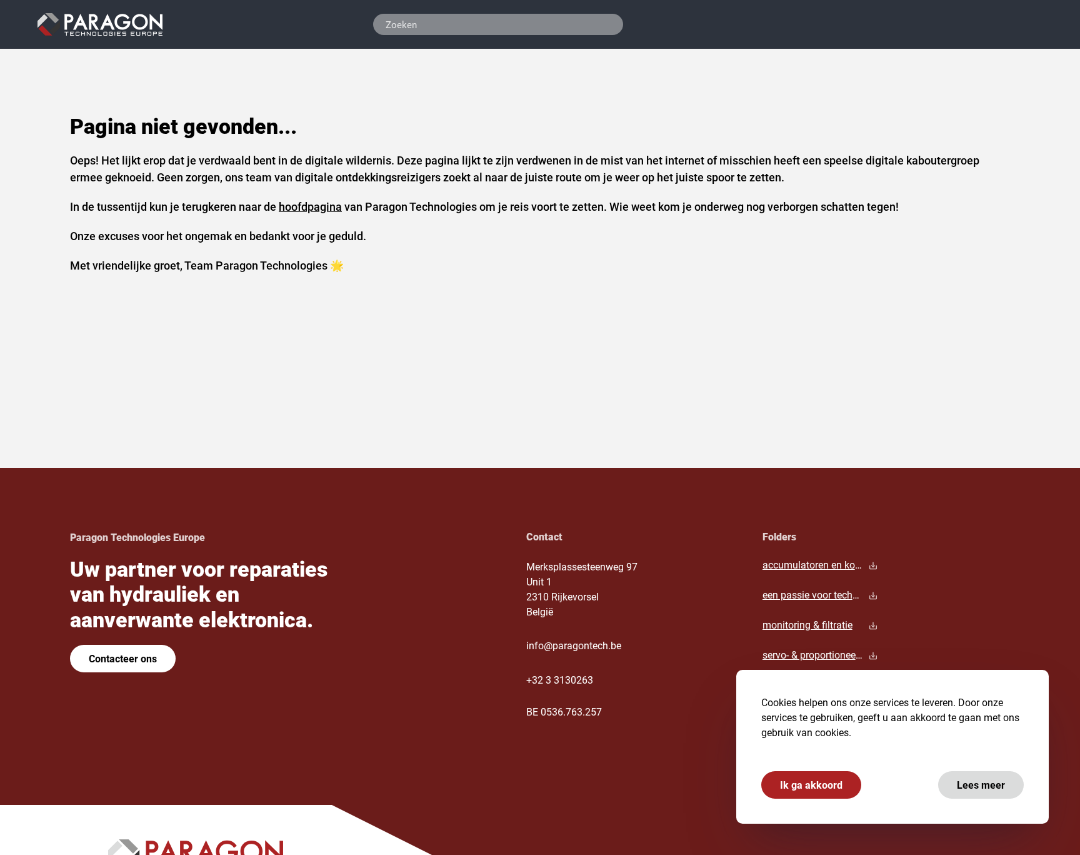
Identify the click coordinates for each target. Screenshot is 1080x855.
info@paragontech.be (573, 645)
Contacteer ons (123, 658)
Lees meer (981, 784)
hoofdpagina (310, 206)
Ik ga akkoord (811, 784)
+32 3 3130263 (559, 679)
